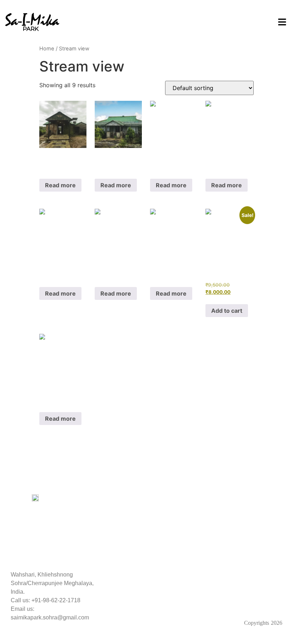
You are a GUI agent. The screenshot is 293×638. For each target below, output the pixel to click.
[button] (282, 22)
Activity (159, 512)
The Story (92, 498)
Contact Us (164, 539)
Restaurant (164, 526)
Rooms (159, 498)
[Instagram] (156, 599)
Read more (60, 185)
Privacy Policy (238, 498)
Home (46, 48)
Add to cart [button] (226, 310)
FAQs (87, 507)
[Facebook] (137, 599)
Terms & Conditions (244, 534)
